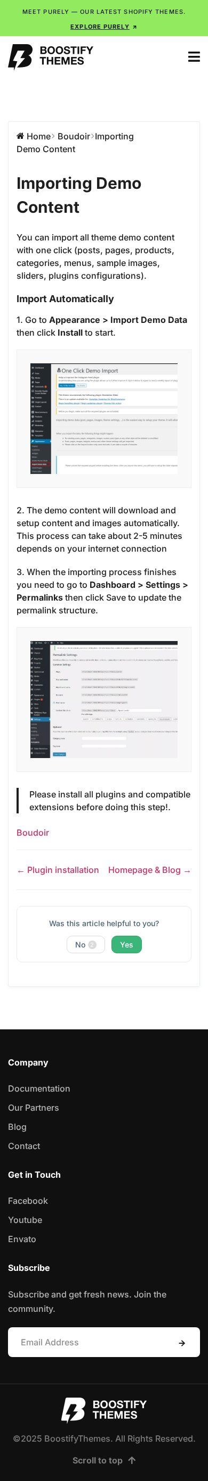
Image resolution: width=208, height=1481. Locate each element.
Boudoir (33, 832)
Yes (126, 944)
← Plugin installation (58, 869)
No (84, 944)
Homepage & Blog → (149, 869)
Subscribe (182, 1343)
